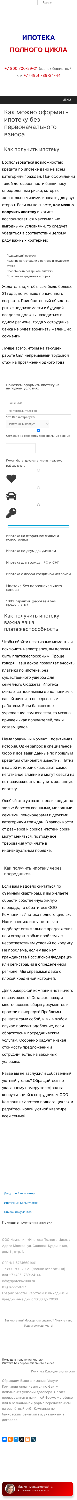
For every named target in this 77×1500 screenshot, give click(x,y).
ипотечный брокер (22, 1320)
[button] (66, 100)
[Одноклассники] (10, 1439)
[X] (21, 1439)
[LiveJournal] (33, 1439)
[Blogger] (27, 1439)
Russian (47, 2)
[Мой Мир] (16, 1439)
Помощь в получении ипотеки (27, 1222)
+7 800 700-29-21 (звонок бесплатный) (33, 1269)
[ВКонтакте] (4, 1439)
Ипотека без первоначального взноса (34, 588)
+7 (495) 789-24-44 (25, 1275)
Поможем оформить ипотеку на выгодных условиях (33, 386)
